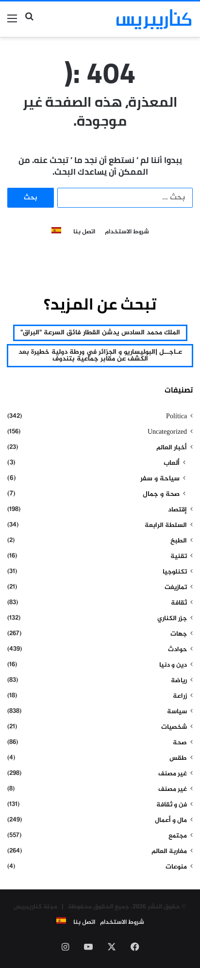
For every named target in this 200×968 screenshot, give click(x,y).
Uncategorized (167, 432)
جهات (178, 634)
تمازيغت (176, 587)
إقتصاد (177, 510)
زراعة (180, 696)
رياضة (179, 680)
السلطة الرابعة (166, 525)
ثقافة (179, 603)
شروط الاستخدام (127, 232)
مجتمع (177, 836)
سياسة (177, 711)
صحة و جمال (161, 494)
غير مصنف (172, 774)
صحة (180, 743)
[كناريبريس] (154, 19)
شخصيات (174, 727)
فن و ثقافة (171, 805)
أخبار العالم (171, 448)
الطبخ (178, 541)
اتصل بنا (84, 232)
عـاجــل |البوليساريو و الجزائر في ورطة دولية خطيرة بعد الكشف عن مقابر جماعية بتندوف (100, 355)
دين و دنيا (173, 665)
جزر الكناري (172, 618)
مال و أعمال (171, 820)
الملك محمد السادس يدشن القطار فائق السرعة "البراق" (100, 332)
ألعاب (172, 463)
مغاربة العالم (169, 851)
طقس (178, 758)
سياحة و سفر (160, 479)
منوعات (176, 867)
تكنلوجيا (175, 572)
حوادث (177, 649)
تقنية (178, 556)
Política (176, 416)
